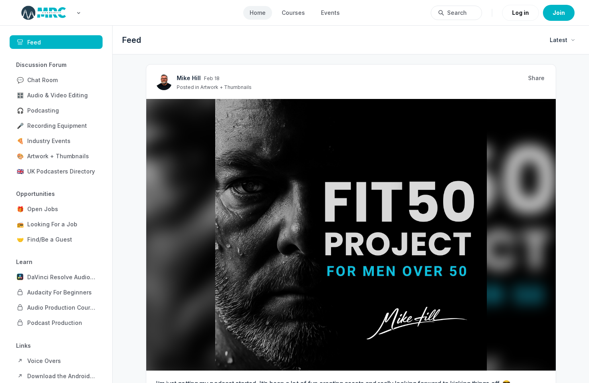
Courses (293, 12)
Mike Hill (259, 219)
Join (559, 12)
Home (258, 12)
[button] (56, 80)
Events (330, 12)
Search (457, 12)
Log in (520, 12)
